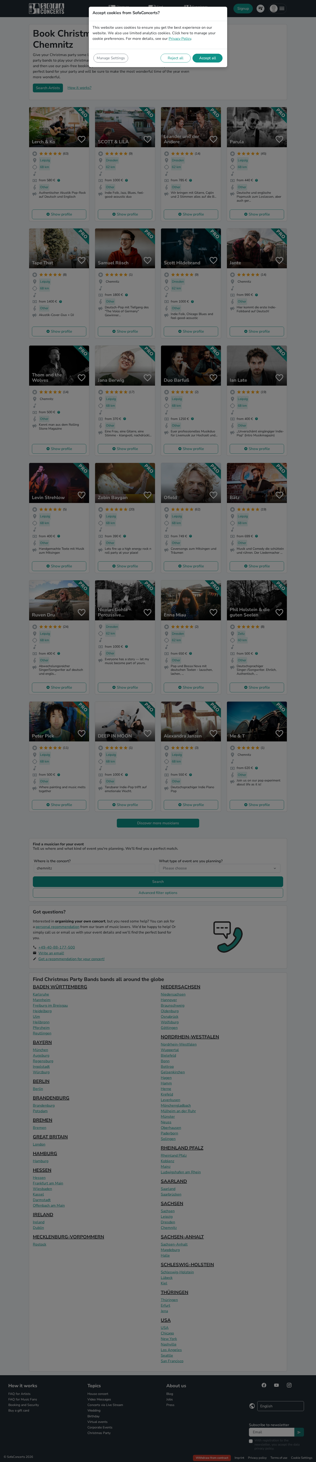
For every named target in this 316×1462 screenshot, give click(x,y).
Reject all (175, 58)
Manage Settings (111, 58)
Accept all (207, 58)
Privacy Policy (180, 38)
